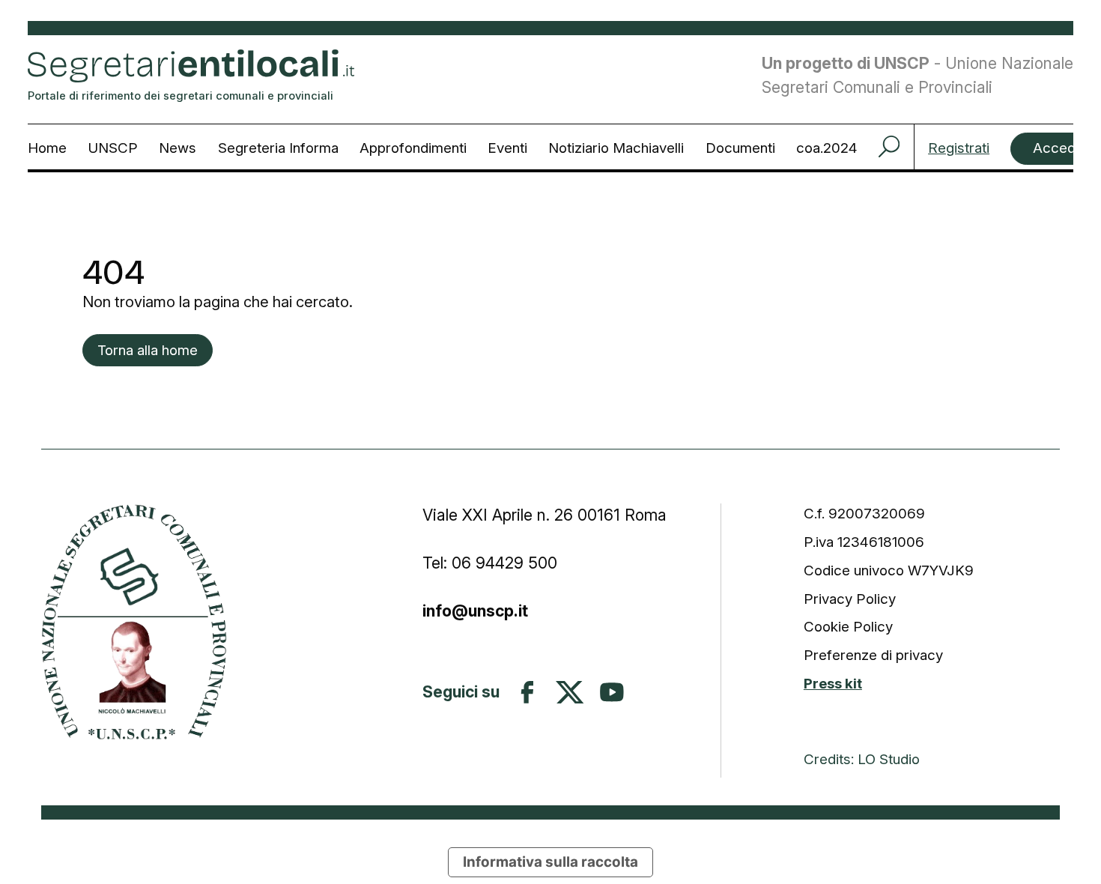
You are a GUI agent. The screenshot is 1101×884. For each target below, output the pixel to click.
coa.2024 (827, 148)
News (177, 148)
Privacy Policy (850, 599)
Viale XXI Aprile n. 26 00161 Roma (546, 514)
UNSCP (113, 148)
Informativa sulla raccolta (550, 862)
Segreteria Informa (278, 148)
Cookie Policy (848, 626)
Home (47, 148)
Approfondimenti (413, 148)
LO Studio (889, 759)
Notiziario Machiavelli (616, 148)
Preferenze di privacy (873, 655)
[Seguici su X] (570, 692)
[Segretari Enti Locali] (134, 621)
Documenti (740, 148)
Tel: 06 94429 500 (489, 562)
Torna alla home (147, 350)
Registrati (958, 148)
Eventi (507, 148)
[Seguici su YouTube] (612, 692)
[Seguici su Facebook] (527, 692)
